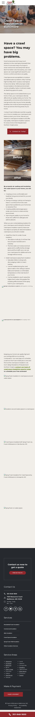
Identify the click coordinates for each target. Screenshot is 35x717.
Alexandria (9, 661)
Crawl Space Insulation (10, 637)
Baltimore (8, 665)
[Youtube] (11, 609)
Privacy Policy (12, 705)
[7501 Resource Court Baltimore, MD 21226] (5, 598)
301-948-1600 (12, 594)
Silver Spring (22, 671)
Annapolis (8, 663)
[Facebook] (6, 609)
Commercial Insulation (10, 629)
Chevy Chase (9, 669)
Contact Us (9, 587)
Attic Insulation (8, 633)
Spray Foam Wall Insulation (11, 641)
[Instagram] (15, 609)
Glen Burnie (9, 675)
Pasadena (22, 667)
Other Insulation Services (11, 646)
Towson (21, 675)
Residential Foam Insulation (11, 624)
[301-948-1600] (5, 594)
